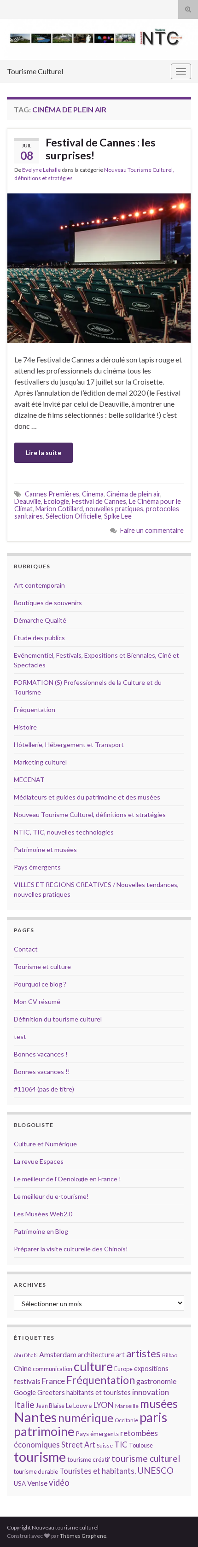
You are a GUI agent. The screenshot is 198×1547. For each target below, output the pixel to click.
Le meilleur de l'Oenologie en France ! (67, 1179)
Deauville (27, 501)
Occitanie (126, 1420)
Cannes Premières (52, 494)
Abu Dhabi (26, 1355)
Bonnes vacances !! (42, 1071)
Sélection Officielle (73, 516)
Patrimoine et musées (45, 849)
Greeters (51, 1392)
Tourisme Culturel (35, 71)
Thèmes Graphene (83, 1535)
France (53, 1381)
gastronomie (156, 1381)
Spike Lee (118, 516)
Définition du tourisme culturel (58, 1019)
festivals (27, 1381)
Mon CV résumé (37, 1001)
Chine (22, 1368)
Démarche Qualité (40, 620)
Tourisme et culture (42, 966)
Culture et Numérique (45, 1144)
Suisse (105, 1445)
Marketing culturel (40, 762)
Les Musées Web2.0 (43, 1214)
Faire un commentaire (152, 530)
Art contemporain (39, 585)
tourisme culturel (145, 1458)
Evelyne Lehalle (41, 169)
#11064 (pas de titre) (44, 1089)
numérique (85, 1417)
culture (93, 1366)
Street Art (78, 1444)
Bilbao (169, 1355)
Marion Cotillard (59, 509)
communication (52, 1368)
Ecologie (56, 501)
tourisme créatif (88, 1459)
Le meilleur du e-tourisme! (51, 1196)
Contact (26, 949)
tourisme (40, 1457)
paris (153, 1417)
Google (25, 1392)
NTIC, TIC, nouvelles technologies (64, 832)
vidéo (59, 1482)
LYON (103, 1405)
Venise (37, 1483)
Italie (24, 1404)
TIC (121, 1444)
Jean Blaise (50, 1405)
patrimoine (44, 1431)
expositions (151, 1368)
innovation (150, 1392)
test (20, 1036)
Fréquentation (34, 709)
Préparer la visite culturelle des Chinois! (71, 1249)
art (120, 1355)
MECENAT (29, 779)
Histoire (25, 727)
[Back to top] (177, 1526)
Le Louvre (79, 1405)
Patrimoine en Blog (41, 1231)
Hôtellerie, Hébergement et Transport (69, 744)
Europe (123, 1368)
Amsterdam (57, 1354)
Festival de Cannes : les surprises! (101, 149)
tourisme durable (36, 1471)
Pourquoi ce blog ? (40, 984)
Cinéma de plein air (133, 494)
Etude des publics (39, 638)
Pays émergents (37, 867)
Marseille (127, 1405)
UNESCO (155, 1470)
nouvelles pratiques (114, 509)
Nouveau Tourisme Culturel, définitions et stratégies (90, 814)
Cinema (93, 494)
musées (159, 1403)
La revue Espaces (39, 1161)
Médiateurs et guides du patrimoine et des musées (87, 797)
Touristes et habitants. (97, 1471)
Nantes (35, 1417)
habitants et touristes (98, 1392)
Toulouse (141, 1445)
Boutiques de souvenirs (48, 603)
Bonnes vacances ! (41, 1054)
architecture (96, 1355)
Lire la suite (43, 452)
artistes (143, 1353)
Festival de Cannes (99, 501)
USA (20, 1483)
